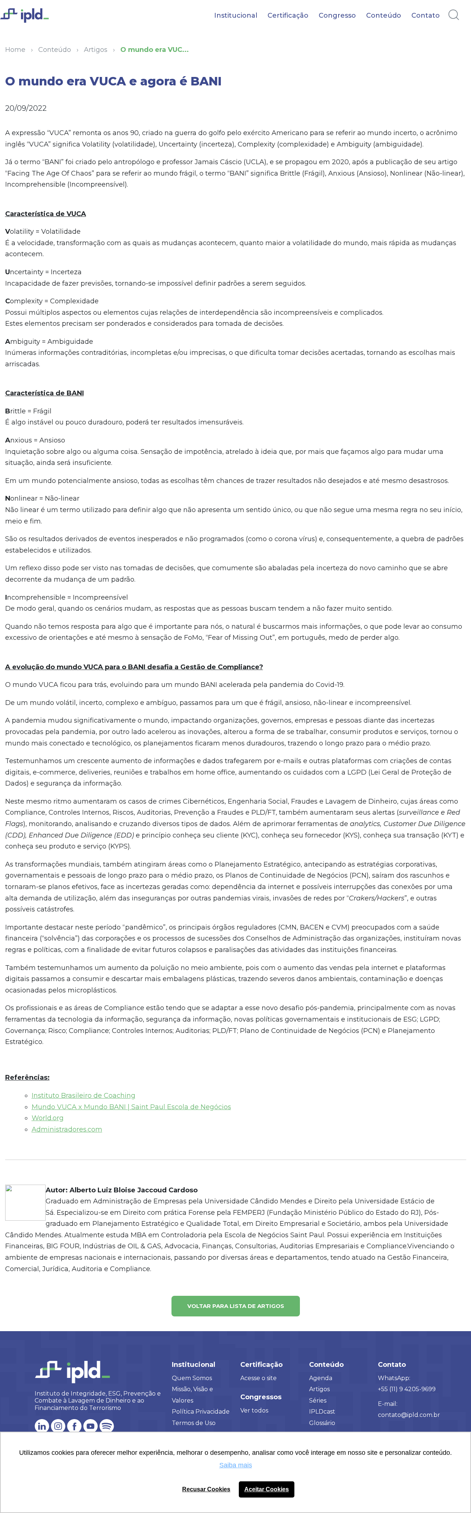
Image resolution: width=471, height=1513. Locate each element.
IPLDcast (322, 1411)
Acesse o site (258, 1378)
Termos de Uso (194, 1422)
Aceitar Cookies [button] (266, 1489)
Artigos (319, 1389)
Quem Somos (192, 1378)
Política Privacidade (201, 1411)
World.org (48, 1118)
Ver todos (254, 1410)
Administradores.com (67, 1129)
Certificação (288, 15)
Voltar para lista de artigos (235, 1305)
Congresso (337, 15)
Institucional (235, 15)
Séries (317, 1400)
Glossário (322, 1422)
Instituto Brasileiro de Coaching (83, 1095)
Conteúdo (383, 15)
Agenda (320, 1378)
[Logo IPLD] (29, 19)
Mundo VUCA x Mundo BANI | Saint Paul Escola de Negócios (131, 1107)
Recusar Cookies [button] (206, 1489)
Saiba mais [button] (235, 1465)
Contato (425, 15)
